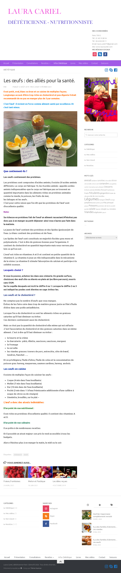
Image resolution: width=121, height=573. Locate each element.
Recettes (45, 63)
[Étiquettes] (111, 505)
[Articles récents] (88, 505)
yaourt (104, 212)
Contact (94, 63)
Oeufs (26, 454)
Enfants (86, 190)
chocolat (108, 180)
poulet (113, 206)
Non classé (90, 160)
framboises (111, 190)
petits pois (99, 202)
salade (92, 209)
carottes (101, 180)
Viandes (89, 211)
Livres (72, 63)
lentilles (101, 196)
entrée (92, 190)
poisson (86, 206)
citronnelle (88, 184)
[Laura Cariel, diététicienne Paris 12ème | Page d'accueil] (49, 16)
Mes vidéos (83, 63)
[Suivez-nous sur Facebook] (115, 70)
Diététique (9, 70)
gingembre (105, 193)
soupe (103, 209)
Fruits (86, 193)
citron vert (95, 184)
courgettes (112, 184)
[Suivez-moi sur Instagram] (106, 70)
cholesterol (18, 454)
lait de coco (94, 196)
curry (97, 187)
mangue (102, 200)
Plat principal (108, 203)
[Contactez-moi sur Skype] (111, 70)
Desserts (108, 187)
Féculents (94, 192)
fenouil (103, 190)
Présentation (17, 63)
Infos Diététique (60, 63)
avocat (87, 180)
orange (113, 200)
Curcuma (92, 187)
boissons (104, 63)
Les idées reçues (60, 481)
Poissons (93, 205)
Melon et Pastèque (36, 481)
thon (108, 209)
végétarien (98, 212)
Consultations (32, 63)
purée (86, 209)
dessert (101, 187)
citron (114, 180)
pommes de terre (104, 206)
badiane (94, 180)
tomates (113, 209)
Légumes (91, 199)
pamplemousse (90, 203)
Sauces (98, 209)
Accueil (6, 63)
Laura (9, 87)
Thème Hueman (35, 568)
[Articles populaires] (100, 505)
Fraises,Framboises (12, 481)
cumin (86, 187)
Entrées (98, 190)
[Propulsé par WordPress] (21, 568)
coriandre (104, 183)
